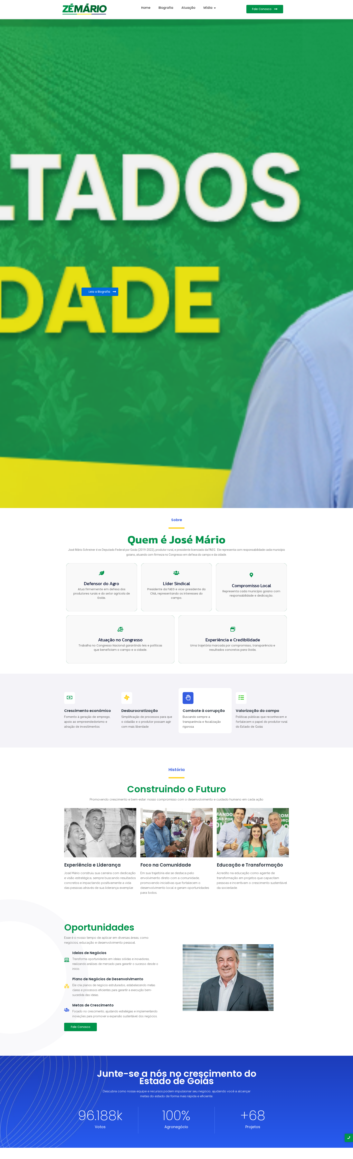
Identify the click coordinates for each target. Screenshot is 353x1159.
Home (145, 8)
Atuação (188, 8)
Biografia (166, 8)
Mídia (207, 8)
